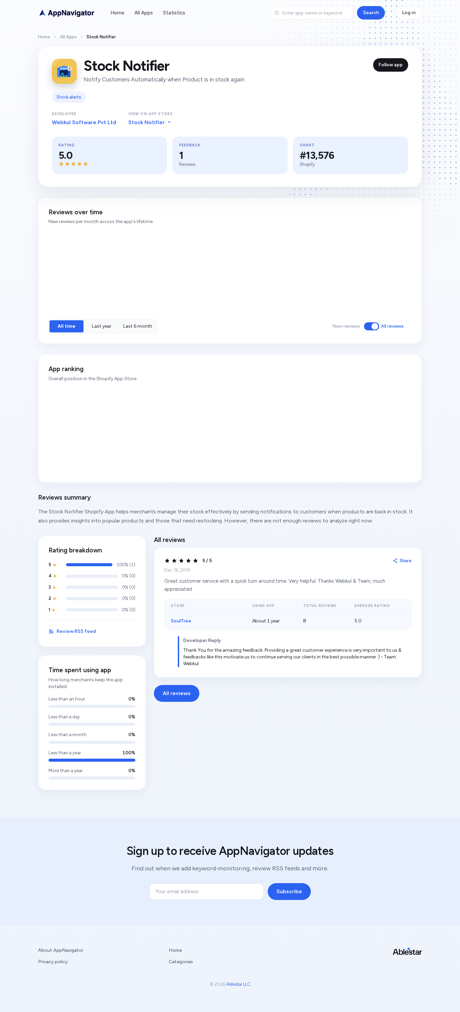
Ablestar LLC (238, 984)
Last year (101, 326)
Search (371, 12)
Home (117, 13)
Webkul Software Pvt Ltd (84, 122)
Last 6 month (137, 326)
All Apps (143, 13)
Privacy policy (53, 962)
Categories (181, 962)
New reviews (346, 326)
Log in (409, 12)
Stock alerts (69, 97)
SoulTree (181, 621)
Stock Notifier (146, 122)
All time (66, 326)
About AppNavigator (61, 950)
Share (406, 560)
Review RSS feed (76, 631)
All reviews (392, 326)
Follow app (391, 65)
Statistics (174, 13)
